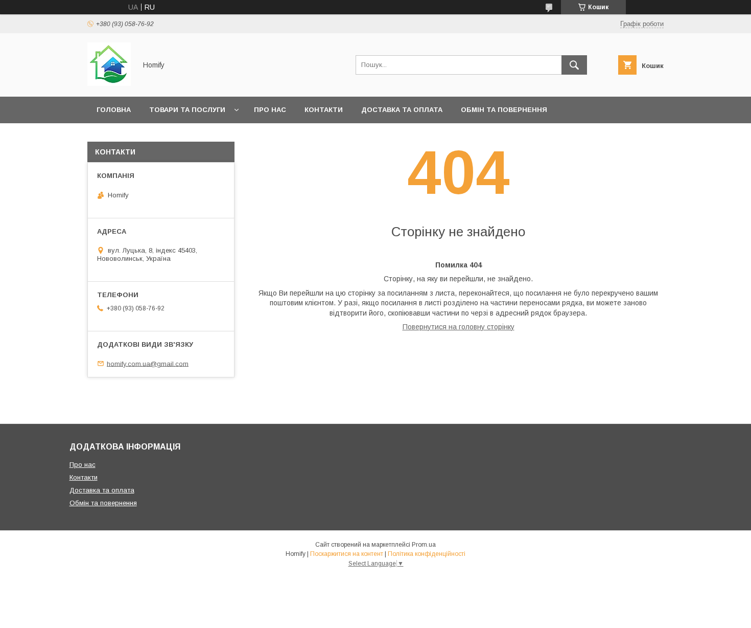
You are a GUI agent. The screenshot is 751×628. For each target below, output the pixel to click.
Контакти (323, 110)
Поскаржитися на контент (346, 553)
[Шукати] (574, 65)
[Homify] (109, 83)
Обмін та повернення (504, 110)
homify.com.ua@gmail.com (148, 363)
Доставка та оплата (401, 110)
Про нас (270, 110)
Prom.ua (424, 544)
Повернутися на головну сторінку (458, 327)
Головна (114, 110)
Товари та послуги (187, 110)
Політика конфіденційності (426, 553)
